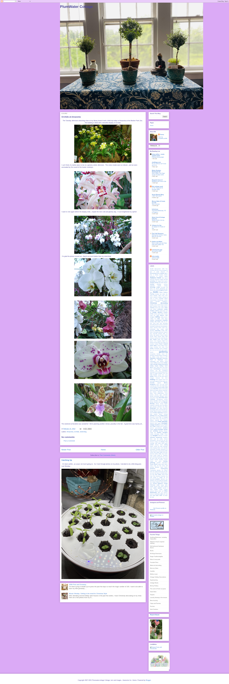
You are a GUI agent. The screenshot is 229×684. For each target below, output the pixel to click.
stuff (159, 458)
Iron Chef (165, 373)
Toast (151, 476)
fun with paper (160, 350)
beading (152, 284)
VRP (159, 486)
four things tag (164, 342)
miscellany (155, 400)
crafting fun (153, 318)
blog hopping (156, 290)
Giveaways (165, 355)
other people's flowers (156, 414)
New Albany (165, 405)
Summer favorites (159, 459)
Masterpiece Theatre (163, 391)
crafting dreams (164, 317)
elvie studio (155, 256)
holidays (161, 366)
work (161, 494)
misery (160, 400)
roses (159, 441)
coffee (166, 307)
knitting (152, 379)
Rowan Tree (164, 442)
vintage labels (164, 485)
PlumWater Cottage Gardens (159, 424)
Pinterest (152, 423)
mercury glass (158, 394)
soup (160, 453)
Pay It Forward (163, 417)
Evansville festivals (157, 333)
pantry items (157, 415)
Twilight (160, 477)
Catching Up (66, 460)
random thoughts (162, 432)
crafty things (164, 318)
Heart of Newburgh (156, 359)
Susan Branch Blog (158, 194)
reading (151, 434)
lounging (159, 387)
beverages (163, 287)
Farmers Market (164, 335)
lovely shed (165, 387)
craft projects (160, 315)
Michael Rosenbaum (154, 396)
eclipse (162, 329)
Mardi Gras (152, 390)
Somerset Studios (154, 453)
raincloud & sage (157, 249)
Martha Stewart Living (160, 390)
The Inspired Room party (158, 471)
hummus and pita (155, 370)
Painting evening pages (158, 157)
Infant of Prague (154, 373)
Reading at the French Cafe (159, 181)
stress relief (154, 458)
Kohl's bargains (158, 379)
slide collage (156, 452)
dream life (165, 324)
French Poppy (160, 345)
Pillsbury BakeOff (154, 420)
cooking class (162, 310)
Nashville (157, 405)
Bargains (166, 282)
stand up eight (155, 257)
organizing (160, 412)
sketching (83, 432)
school (151, 444)
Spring (158, 455)
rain (151, 431)
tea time (159, 465)
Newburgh (153, 408)
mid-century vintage (154, 397)
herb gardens (160, 361)
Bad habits (161, 282)
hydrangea (152, 372)
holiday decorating (163, 364)
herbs (155, 362)
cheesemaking (153, 300)
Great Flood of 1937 (162, 356)
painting (152, 415)
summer (152, 459)
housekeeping (164, 368)
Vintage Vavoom (153, 486)
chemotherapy (160, 300)
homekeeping (157, 369)
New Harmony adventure (156, 406)
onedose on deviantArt (162, 411)
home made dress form (159, 367)
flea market (153, 339)
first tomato (161, 338)
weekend (152, 491)
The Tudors (158, 474)
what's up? (161, 491)
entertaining (155, 332)
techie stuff (165, 465)
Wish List (160, 492)
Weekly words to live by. (158, 220)
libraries (159, 382)
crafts (158, 318)
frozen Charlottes (164, 348)
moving (161, 403)
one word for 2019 (156, 251)
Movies (157, 403)
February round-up (154, 338)
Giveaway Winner (158, 355)
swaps (159, 464)
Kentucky (158, 378)
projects (165, 428)
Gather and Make (157, 241)
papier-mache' (164, 415)
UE (164, 477)
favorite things (153, 336)
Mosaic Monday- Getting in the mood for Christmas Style (88, 593)
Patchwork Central (154, 417)
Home (103, 450)
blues (151, 292)
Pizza (156, 423)
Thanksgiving (164, 468)
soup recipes (165, 453)
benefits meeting (163, 285)
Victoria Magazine (158, 483)
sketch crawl (157, 450)
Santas (166, 443)
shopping (155, 447)
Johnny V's (156, 376)
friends (152, 348)
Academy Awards (163, 274)
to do (166, 474)
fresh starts (162, 347)
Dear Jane (159, 323)
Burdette (155, 295)
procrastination (158, 427)
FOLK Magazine (158, 341)
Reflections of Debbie (163, 435)
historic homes (160, 362)
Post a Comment (69, 441)
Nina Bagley (152, 409)
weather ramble (158, 489)
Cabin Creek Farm (163, 295)
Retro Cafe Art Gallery (156, 438)
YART (160, 495)
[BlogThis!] (86, 429)
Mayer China (153, 393)
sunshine (159, 462)
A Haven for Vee (156, 225)
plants (159, 423)
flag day (166, 338)
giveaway (152, 355)
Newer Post (66, 450)
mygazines (152, 405)
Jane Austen (153, 375)
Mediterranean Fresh (163, 393)
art (165, 279)
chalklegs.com (156, 162)
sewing (166, 444)
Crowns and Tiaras (155, 321)
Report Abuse (154, 615)
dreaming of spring (154, 326)
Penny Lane (158, 418)
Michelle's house (164, 396)
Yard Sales (156, 495)
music (166, 403)
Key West (165, 378)
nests (160, 405)
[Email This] (84, 429)
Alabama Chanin (155, 278)
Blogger (148, 680)
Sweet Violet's (164, 464)
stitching (155, 456)
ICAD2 (166, 372)
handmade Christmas (162, 358)
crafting (157, 317)
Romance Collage (154, 441)
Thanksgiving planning (155, 470)
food (163, 341)
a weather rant (162, 273)
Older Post (140, 450)
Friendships (156, 348)
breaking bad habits (160, 294)
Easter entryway (154, 327)
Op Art (151, 412)
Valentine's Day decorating (156, 480)
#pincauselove (158, 268)
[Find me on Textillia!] (159, 516)
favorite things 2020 (163, 336)
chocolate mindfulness (161, 301)
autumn (166, 281)
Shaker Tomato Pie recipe (156, 446)
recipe (161, 434)
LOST (157, 384)
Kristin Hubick (162, 381)
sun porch (158, 461)
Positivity (162, 424)
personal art (165, 418)
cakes (151, 297)
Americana (157, 279)
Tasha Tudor (153, 465)
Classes (166, 306)
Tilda (163, 474)
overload (166, 414)
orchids (76, 432)
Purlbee (151, 429)
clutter (162, 307)
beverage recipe (155, 287)
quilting (156, 429)
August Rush (161, 281)
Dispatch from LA (157, 180)
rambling (155, 431)
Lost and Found (164, 384)
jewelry (152, 376)
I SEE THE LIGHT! (157, 196)
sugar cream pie (164, 458)
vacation (157, 479)
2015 (156, 270)
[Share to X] (87, 429)
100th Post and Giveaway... (78, 584)
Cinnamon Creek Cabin (158, 306)
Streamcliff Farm (161, 456)
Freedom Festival (154, 344)
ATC (156, 281)
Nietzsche (165, 408)
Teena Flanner (164, 467)
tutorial (154, 477)
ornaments (165, 412)
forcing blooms (157, 342)
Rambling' (161, 431)
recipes (155, 435)
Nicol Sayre (159, 408)
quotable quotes (163, 429)
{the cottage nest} (157, 186)
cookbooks (160, 309)
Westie (156, 491)
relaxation (152, 437)
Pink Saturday (163, 421)
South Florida (153, 455)
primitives (165, 426)
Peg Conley (152, 418)
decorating (165, 323)
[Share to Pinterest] (91, 429)
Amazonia (70, 432)
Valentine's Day (164, 479)
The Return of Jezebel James (161, 473)
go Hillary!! (152, 356)
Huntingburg (165, 370)
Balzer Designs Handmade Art (156, 171)
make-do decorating (163, 388)
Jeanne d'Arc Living (163, 374)
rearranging (156, 434)
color (151, 309)
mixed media (165, 400)
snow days (165, 452)
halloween (153, 358)
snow (161, 452)
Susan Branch (154, 464)
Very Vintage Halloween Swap (156, 482)
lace (167, 381)
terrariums (152, 468)
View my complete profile (162, 137)
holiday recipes (154, 366)
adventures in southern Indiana (159, 276)
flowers (151, 341)
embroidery (158, 330)
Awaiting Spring (154, 282)
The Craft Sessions (158, 233)
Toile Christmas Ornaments (159, 476)
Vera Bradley (165, 480)
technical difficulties (154, 467)
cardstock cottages (157, 297)
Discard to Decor (159, 324)
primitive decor (159, 426)
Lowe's (151, 388)
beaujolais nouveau (162, 284)
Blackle (151, 290)
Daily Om (163, 321)
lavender (152, 382)
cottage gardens (157, 312)
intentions (160, 373)
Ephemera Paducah (163, 332)
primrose (152, 427)
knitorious (155, 209)
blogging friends (163, 290)
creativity (165, 320)
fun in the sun (153, 350)
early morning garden (163, 326)
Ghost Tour (165, 353)
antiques (162, 279)
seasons (157, 444)
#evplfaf (151, 268)
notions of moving (159, 409)
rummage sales (153, 443)
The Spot (152, 474)
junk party (162, 376)
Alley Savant (165, 277)
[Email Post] (80, 429)
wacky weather (157, 488)
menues (152, 394)
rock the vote (164, 440)
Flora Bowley (164, 339)
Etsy (151, 333)
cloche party (158, 307)
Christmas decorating (159, 303)
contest (154, 309)
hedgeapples (153, 361)
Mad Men (155, 388)
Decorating (152, 324)
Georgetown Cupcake (155, 353)
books (155, 292)
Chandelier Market (163, 298)
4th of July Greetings (161, 270)
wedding (166, 489)
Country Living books (159, 313)
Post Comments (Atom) (107, 455)
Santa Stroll (161, 443)
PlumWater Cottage (76, 7)
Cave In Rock (154, 298)
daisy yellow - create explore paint (158, 154)
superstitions (165, 462)
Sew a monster (156, 204)
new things (165, 406)
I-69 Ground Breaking (159, 372)
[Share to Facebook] (89, 429)
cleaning (152, 307)
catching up (165, 297)
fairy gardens (157, 335)
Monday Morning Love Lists (156, 402)
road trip (159, 440)
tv (157, 477)
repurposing (159, 437)
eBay (158, 329)
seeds (161, 444)
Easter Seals (162, 327)
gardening (163, 352)
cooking (157, 310)
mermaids (165, 394)
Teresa (162, 134)
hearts (166, 359)
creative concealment (156, 320)
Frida (166, 347)
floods (159, 339)
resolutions (165, 437)
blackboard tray (164, 288)
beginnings (152, 285)
